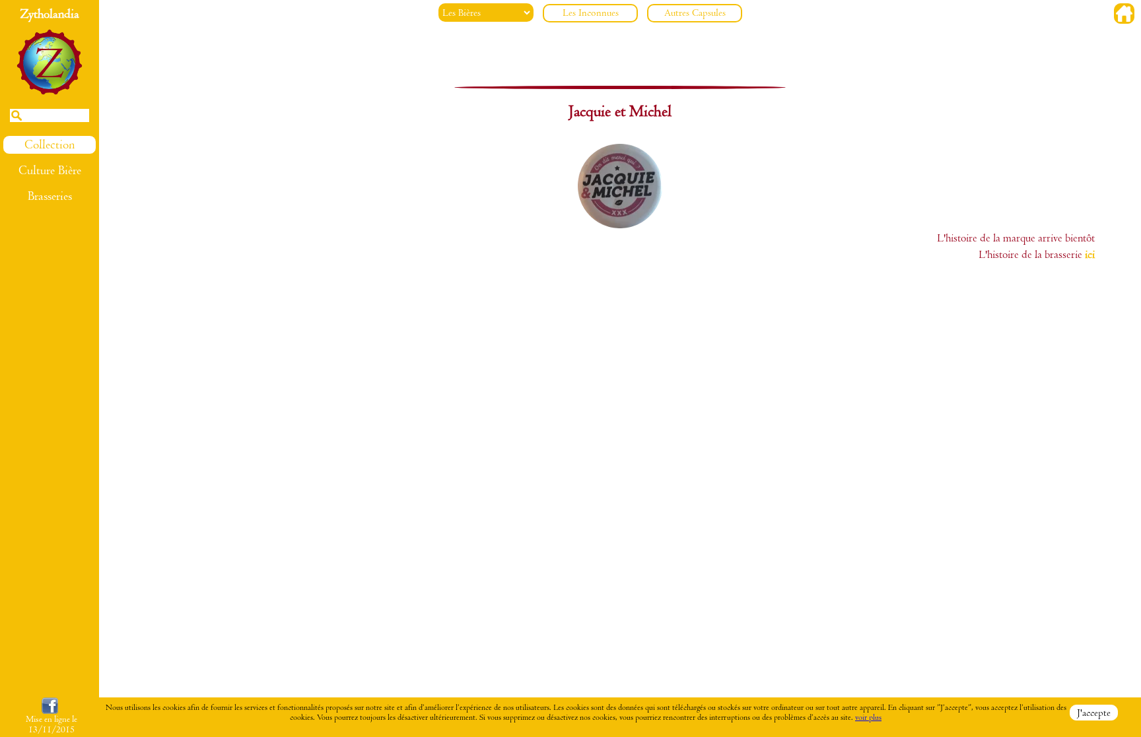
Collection (49, 144)
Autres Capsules (695, 12)
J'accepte (1094, 713)
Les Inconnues (591, 12)
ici (1090, 254)
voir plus (868, 717)
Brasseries (50, 196)
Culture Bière (49, 170)
